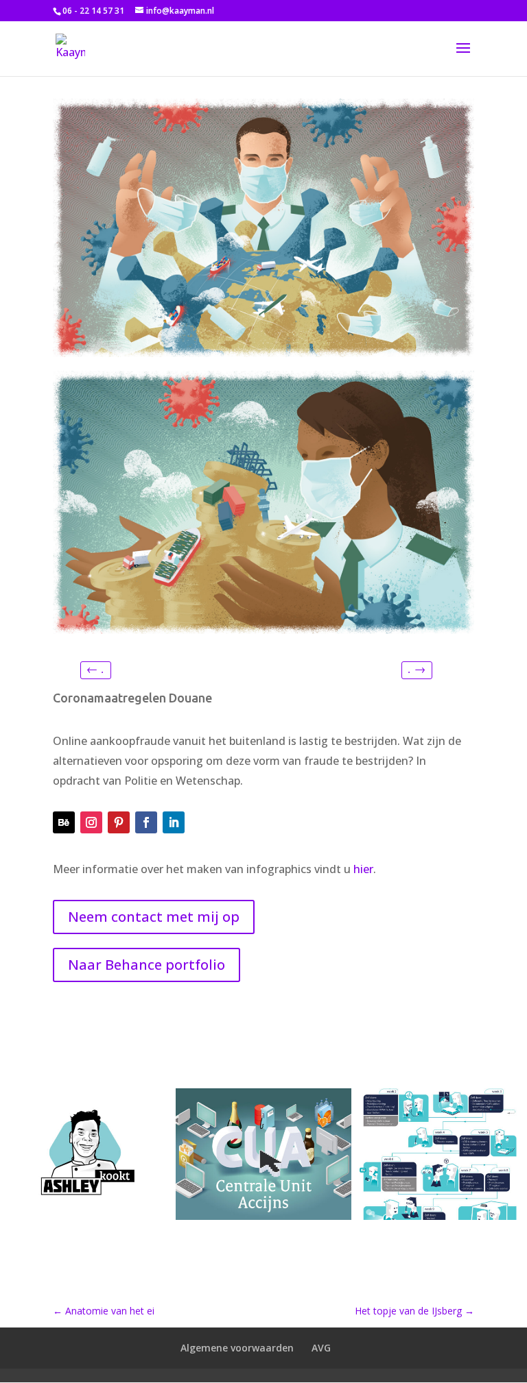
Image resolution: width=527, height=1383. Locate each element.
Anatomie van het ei (103, 1310)
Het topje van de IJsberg (414, 1310)
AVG (321, 1347)
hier (363, 869)
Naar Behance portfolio (146, 964)
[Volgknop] (64, 822)
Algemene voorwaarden (237, 1347)
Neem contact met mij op (153, 916)
